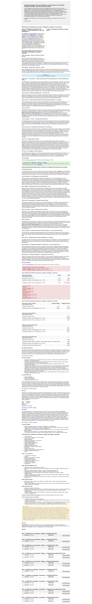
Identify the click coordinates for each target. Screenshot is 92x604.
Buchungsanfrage (66, 535)
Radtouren (34, 162)
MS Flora (34, 407)
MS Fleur (34, 388)
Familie (30, 223)
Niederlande (39, 162)
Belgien (45, 162)
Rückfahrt (60, 180)
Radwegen (40, 164)
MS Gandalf (30, 355)
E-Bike (35, 429)
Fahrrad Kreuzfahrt (36, 122)
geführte (27, 69)
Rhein (28, 42)
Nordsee (33, 154)
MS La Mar (35, 422)
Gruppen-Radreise (29, 264)
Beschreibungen (25, 407)
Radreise (26, 33)
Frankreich (30, 376)
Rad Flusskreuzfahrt (30, 159)
